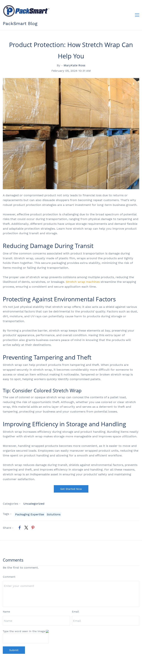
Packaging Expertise (29, 514)
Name (6, 611)
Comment (9, 576)
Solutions (53, 514)
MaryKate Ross (74, 65)
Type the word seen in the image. (24, 631)
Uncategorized (33, 503)
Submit (13, 650)
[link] (19, 527)
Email (75, 611)
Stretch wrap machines (83, 282)
